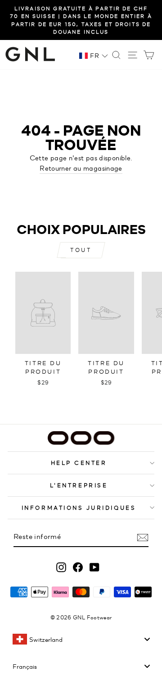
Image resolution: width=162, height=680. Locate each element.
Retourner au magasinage (81, 167)
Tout (80, 250)
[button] (93, 55)
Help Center (79, 462)
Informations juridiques (79, 507)
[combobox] (81, 639)
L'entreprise (79, 485)
